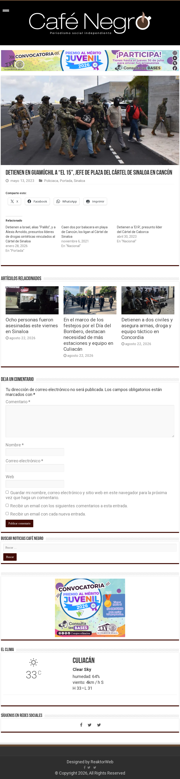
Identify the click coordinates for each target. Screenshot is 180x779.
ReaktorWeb (102, 761)
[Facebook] (81, 725)
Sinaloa (79, 181)
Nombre (15, 444)
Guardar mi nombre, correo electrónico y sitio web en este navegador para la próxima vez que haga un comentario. (86, 495)
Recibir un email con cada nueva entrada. (48, 514)
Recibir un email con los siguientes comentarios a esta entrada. (69, 505)
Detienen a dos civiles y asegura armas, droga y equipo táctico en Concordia (147, 328)
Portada (66, 181)
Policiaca (51, 181)
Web (10, 476)
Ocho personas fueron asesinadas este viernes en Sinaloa (32, 325)
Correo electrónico (24, 460)
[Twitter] (89, 725)
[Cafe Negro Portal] (90, 22)
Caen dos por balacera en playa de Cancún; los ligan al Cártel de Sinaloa (84, 231)
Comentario (18, 401)
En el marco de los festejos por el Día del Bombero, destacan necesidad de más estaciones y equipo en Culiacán (88, 334)
